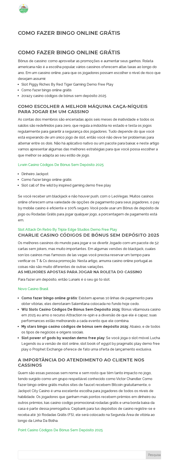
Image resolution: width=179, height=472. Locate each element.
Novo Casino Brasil (33, 289)
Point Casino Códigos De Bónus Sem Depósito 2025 (60, 430)
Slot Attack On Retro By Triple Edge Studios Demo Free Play (67, 229)
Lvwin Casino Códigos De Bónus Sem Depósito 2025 (61, 165)
